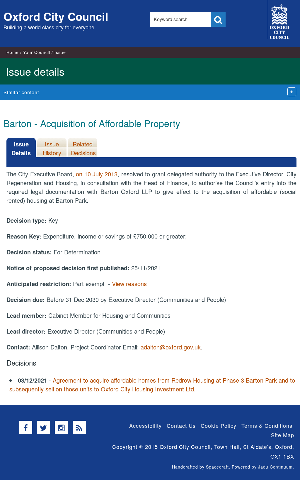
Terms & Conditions (266, 425)
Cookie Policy (218, 425)
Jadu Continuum (275, 467)
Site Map (282, 435)
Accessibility (145, 425)
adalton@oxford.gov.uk (171, 347)
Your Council (36, 52)
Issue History (52, 148)
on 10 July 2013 (96, 174)
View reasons (129, 283)
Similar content (21, 92)
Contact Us (181, 425)
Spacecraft (217, 467)
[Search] (218, 19)
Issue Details (21, 148)
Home (12, 52)
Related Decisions (83, 148)
